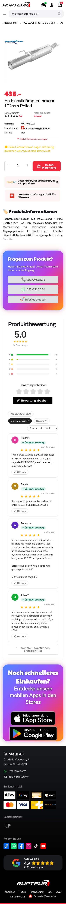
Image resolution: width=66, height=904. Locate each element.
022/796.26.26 (33, 279)
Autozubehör (10, 22)
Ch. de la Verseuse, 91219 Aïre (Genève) (16, 759)
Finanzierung (37, 891)
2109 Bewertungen (33, 867)
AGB (59, 891)
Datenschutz (17, 896)
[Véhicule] (43, 5)
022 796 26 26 (17, 771)
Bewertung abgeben (34, 400)
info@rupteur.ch (33, 299)
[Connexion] (51, 5)
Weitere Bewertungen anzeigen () (35, 649)
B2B (50, 891)
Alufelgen (10, 891)
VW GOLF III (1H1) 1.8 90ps (39, 22)
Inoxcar (38, 116)
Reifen (22, 891)
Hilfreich (21, 472)
